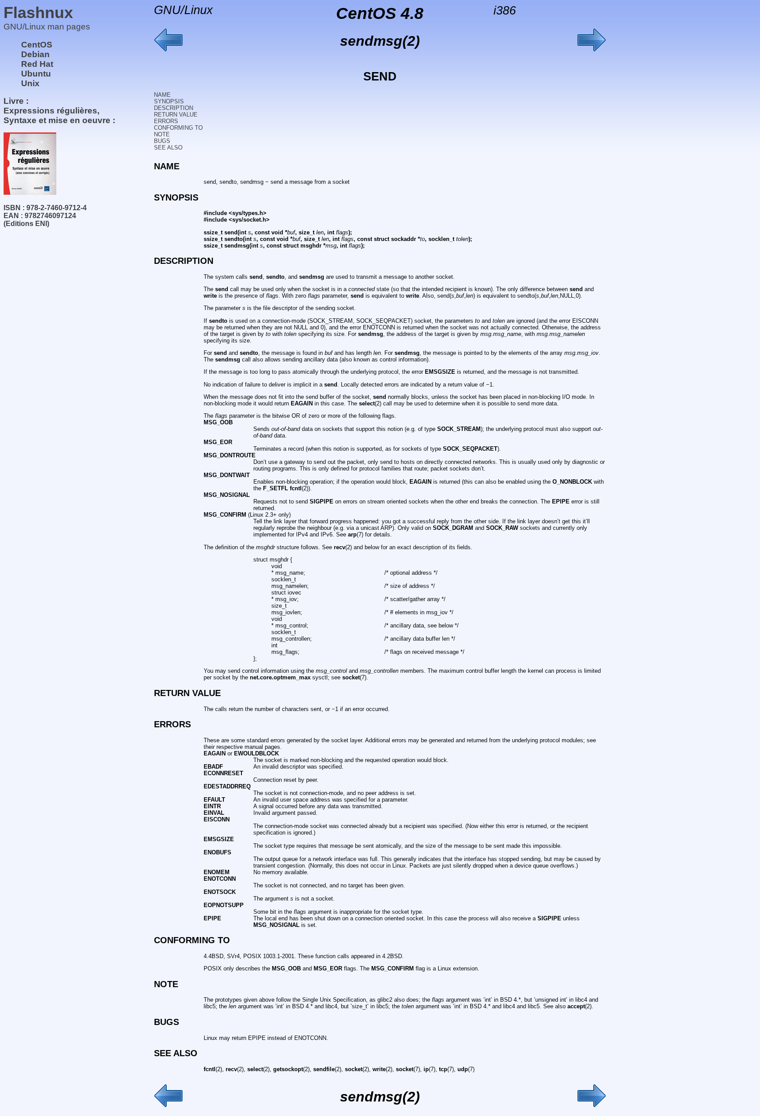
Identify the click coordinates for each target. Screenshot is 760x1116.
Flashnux (38, 13)
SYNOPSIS (169, 101)
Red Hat (37, 64)
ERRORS (166, 121)
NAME (162, 94)
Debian (35, 54)
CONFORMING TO (178, 127)
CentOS (36, 44)
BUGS (162, 141)
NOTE (162, 134)
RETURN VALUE (175, 114)
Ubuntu (36, 73)
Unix (30, 83)
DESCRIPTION (173, 108)
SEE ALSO (168, 147)
